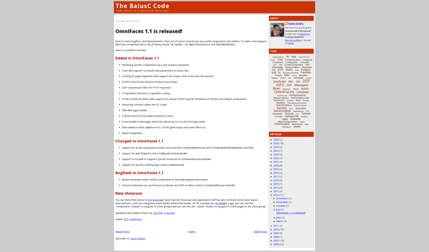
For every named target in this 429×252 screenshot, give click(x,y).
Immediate (298, 78)
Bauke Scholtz (296, 23)
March (279, 221)
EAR (297, 70)
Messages (287, 89)
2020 (276, 165)
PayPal (290, 43)
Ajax (293, 56)
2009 (276, 233)
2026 (276, 143)
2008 (276, 236)
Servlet (282, 108)
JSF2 (126, 219)
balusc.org (305, 34)
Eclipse (305, 69)
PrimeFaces (279, 100)
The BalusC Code (142, 6)
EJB (274, 72)
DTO (280, 69)
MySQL (305, 88)
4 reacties (169, 213)
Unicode (278, 116)
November (282, 202)
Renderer (280, 103)
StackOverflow (282, 110)
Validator (295, 119)
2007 (276, 240)
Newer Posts (122, 231)
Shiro (291, 108)
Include (309, 78)
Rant (298, 100)
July (278, 209)
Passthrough (282, 96)
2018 (276, 172)
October (280, 205)
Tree (297, 114)
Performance (297, 95)
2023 (276, 154)
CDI (280, 59)
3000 (276, 139)
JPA (298, 81)
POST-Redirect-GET (300, 98)
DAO (307, 65)
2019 (276, 169)
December (282, 198)
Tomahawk (277, 114)
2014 (276, 187)
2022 (276, 158)
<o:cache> (221, 203)
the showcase (155, 199)
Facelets (306, 72)
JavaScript (279, 81)
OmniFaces (136, 219)
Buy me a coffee (293, 40)
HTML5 (283, 78)
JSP (289, 85)
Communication (292, 60)
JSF (306, 81)
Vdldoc (302, 122)
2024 (276, 150)
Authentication (304, 57)
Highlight (274, 78)
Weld (307, 124)
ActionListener (278, 57)
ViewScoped (282, 124)
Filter (287, 75)
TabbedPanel (298, 111)
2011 (276, 225)
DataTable (277, 67)
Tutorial (305, 113)
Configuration (292, 62)
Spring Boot (300, 108)
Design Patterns (292, 67)
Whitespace (286, 127)
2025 (276, 147)
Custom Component (294, 65)
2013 (276, 191)
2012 (276, 195)
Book (273, 60)
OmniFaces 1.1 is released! (148, 31)
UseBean (304, 117)
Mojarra (296, 89)
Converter (304, 62)
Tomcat (289, 113)
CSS (275, 65)
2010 (276, 229)
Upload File (292, 116)
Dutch (289, 69)
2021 (276, 161)
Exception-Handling (290, 73)
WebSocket (297, 124)
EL (279, 73)
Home (191, 231)
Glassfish (303, 75)
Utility (285, 119)
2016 (276, 180)
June (278, 217)
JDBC (291, 81)
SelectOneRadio (300, 105)
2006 (276, 244)
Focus (294, 75)
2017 (276, 176)
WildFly (297, 127)
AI (287, 56)
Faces (278, 75)
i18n (290, 78)
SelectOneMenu (284, 105)
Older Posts (260, 231)
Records (306, 100)
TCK (307, 111)
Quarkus (290, 100)
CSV (280, 65)
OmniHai (302, 92)
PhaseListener (281, 98)
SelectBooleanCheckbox (297, 103)
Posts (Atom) (137, 238)
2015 (276, 184)
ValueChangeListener (287, 122)
